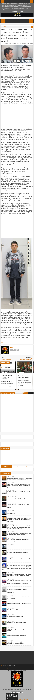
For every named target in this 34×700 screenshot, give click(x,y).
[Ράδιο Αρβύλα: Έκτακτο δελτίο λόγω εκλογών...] (4, 552)
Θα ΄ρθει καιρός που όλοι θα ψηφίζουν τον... (16, 635)
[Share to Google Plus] (14, 369)
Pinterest (18, 350)
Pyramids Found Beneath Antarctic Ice (16, 546)
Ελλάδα (4, 26)
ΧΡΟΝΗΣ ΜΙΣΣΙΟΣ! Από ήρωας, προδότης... (16, 622)
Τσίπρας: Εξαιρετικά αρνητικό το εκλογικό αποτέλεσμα (19, 603)
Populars (6, 466)
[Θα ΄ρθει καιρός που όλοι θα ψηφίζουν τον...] (4, 635)
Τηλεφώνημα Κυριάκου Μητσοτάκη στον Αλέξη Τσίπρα (19, 559)
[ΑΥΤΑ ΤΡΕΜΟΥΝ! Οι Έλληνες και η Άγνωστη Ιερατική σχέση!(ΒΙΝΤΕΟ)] (4, 512)
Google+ (15, 350)
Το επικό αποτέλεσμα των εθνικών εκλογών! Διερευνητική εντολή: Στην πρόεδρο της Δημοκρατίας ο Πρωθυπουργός (19, 591)
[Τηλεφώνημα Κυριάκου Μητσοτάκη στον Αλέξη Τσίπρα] (4, 559)
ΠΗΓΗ (2, 342)
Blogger (25, 392)
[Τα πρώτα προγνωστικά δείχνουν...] (4, 616)
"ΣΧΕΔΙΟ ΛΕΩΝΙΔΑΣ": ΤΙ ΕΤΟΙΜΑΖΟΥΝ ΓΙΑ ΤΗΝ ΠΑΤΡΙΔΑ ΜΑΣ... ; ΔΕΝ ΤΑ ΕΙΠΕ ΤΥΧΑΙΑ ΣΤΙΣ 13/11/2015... (18, 506)
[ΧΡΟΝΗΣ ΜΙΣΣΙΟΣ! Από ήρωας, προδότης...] (4, 623)
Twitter (13, 350)
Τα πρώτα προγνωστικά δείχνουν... (15, 616)
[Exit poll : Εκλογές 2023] (4, 610)
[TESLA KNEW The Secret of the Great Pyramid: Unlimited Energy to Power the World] (4, 540)
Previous (1, 367)
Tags (27, 466)
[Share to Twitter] (12, 369)
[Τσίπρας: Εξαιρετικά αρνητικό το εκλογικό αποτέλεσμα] (4, 603)
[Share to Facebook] (10, 369)
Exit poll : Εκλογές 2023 (12, 609)
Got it (21, 11)
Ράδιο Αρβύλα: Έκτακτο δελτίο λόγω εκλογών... (18, 552)
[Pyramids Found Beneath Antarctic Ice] (4, 546)
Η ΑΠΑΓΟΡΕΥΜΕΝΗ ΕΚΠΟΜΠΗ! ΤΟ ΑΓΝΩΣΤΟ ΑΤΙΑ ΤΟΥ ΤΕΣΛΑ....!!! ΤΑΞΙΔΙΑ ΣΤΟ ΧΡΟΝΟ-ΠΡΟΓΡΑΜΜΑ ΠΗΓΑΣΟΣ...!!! (19, 520)
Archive (17, 466)
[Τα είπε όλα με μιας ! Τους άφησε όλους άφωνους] (24, 367)
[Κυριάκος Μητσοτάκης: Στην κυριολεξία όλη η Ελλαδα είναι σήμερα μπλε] (4, 597)
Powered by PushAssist (23, 699)
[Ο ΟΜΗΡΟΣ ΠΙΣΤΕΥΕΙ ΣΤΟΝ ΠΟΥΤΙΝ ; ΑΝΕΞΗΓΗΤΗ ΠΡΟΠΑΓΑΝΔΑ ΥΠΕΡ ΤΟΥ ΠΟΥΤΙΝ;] (8, 367)
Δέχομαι (20, 692)
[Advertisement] (17, 115)
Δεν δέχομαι (14, 692)
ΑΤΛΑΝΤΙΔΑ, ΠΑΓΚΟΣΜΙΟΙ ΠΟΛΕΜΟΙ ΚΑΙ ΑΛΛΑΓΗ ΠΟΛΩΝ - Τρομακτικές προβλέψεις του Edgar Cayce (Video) (18, 486)
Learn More (15, 11)
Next (31, 367)
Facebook (11, 350)
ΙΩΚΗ (6, 43)
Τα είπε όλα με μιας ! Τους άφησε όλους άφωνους (18, 498)
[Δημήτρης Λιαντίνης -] (4, 629)
